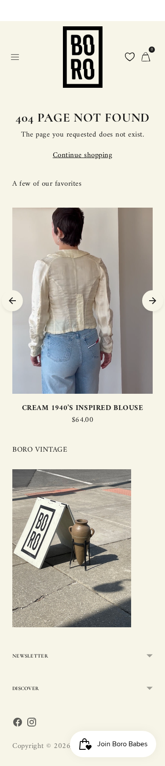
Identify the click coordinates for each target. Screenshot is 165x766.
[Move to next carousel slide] (152, 300)
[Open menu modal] (15, 57)
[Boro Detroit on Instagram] (31, 724)
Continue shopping (83, 156)
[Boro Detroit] (83, 57)
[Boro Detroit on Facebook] (17, 724)
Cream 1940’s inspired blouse (82, 408)
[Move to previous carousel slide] (12, 300)
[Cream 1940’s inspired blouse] (82, 301)
